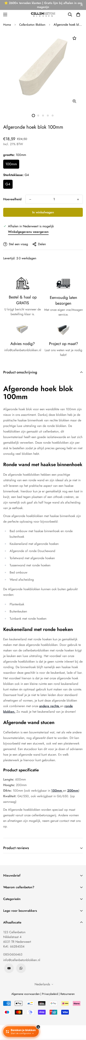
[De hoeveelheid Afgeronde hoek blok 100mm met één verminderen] (30, 199)
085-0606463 (12, 954)
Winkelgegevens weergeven (28, 231)
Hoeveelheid (12, 199)
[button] (78, 14)
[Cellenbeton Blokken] (43, 14)
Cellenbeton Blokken (32, 24)
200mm (72, 790)
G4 (7, 184)
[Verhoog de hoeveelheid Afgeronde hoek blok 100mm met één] (78, 199)
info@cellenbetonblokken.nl (21, 960)
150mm (57, 790)
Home (7, 24)
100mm (11, 164)
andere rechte (49, 706)
